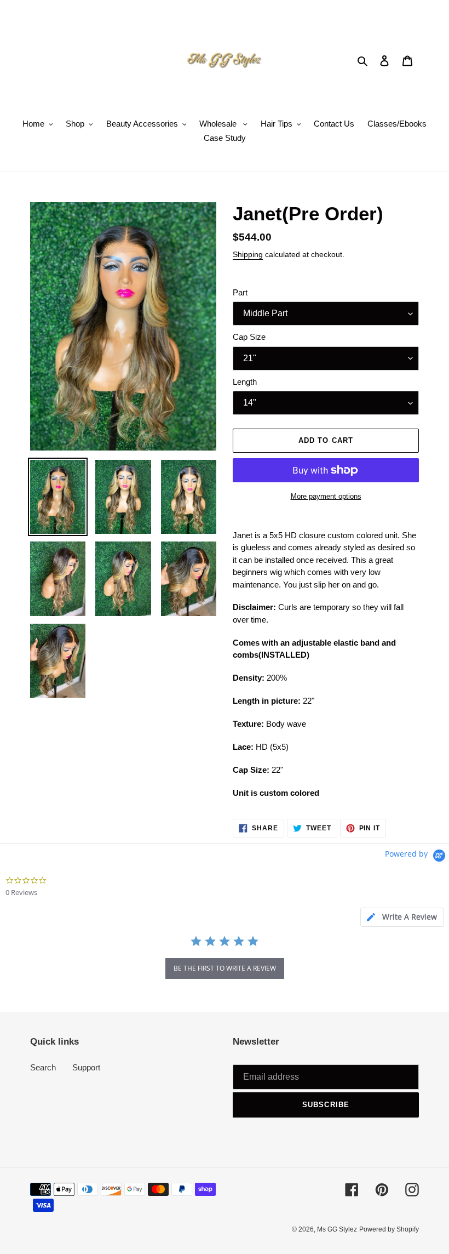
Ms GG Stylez (337, 1229)
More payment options (326, 496)
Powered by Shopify (389, 1229)
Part (240, 292)
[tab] (402, 917)
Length (245, 381)
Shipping (248, 254)
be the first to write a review (225, 968)
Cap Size (249, 336)
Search (43, 1067)
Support (86, 1067)
